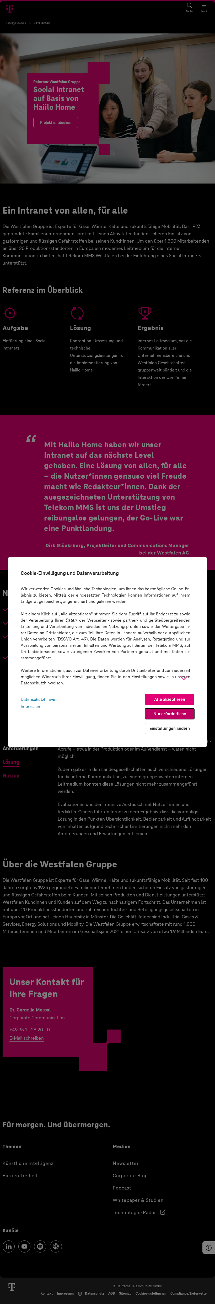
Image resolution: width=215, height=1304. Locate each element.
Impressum (31, 706)
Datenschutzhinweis (39, 699)
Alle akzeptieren (169, 699)
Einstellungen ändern (169, 728)
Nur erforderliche (169, 714)
